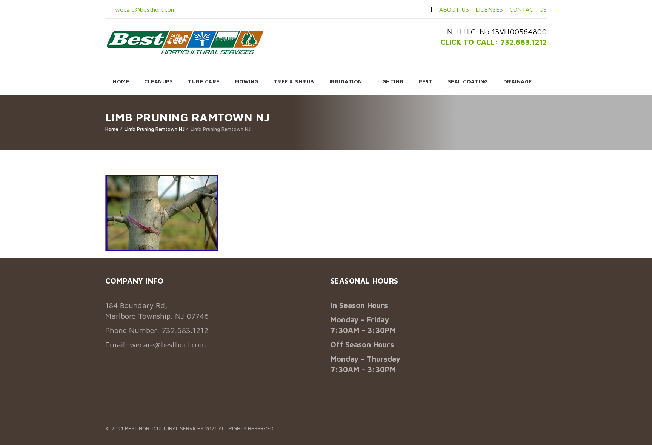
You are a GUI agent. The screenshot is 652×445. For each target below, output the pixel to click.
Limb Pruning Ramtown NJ (155, 129)
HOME (121, 81)
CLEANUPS (158, 81)
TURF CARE (204, 81)
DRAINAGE (517, 81)
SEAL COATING (468, 81)
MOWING (246, 81)
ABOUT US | (456, 9)
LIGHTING (390, 81)
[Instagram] (406, 9)
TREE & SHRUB (294, 81)
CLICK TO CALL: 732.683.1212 (493, 42)
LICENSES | (492, 9)
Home (111, 129)
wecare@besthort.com (144, 9)
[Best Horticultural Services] (184, 42)
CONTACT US (528, 9)
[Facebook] (394, 9)
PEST (426, 81)
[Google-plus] (418, 9)
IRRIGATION (345, 81)
